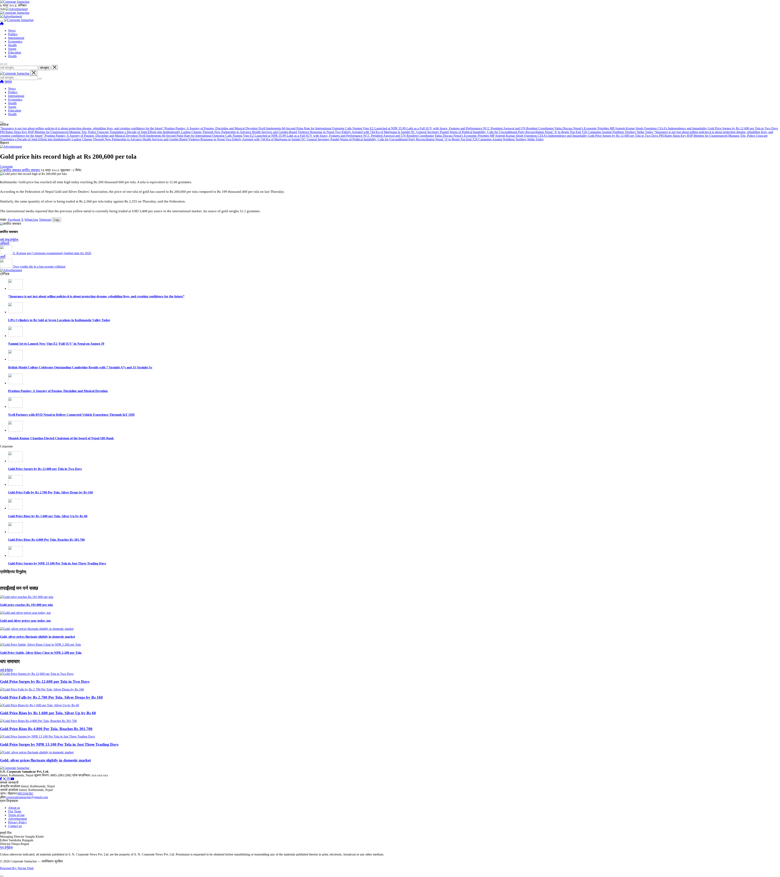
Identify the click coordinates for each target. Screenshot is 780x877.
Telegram (45, 219)
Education (14, 52)
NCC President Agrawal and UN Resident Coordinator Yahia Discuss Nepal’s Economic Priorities (546, 128)
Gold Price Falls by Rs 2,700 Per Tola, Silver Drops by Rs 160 (50, 492)
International (16, 38)
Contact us (15, 826)
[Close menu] (33, 73)
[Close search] (54, 67)
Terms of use (16, 815)
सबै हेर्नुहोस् (6, 670)
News (12, 30)
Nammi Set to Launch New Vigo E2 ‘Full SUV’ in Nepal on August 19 (56, 343)
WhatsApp (31, 219)
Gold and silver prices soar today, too (25, 620)
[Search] (40, 78)
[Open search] (1, 64)
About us (14, 807)
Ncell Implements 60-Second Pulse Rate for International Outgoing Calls (305, 128)
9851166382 (25, 793)
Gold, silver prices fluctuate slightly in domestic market (37, 636)
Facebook (14, 219)
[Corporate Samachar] (19, 20)
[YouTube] (12, 779)
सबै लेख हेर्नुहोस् (9, 239)
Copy (56, 219)
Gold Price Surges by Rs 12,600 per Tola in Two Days (743, 128)
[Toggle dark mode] (5, 64)
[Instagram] (9, 779)
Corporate (6, 166)
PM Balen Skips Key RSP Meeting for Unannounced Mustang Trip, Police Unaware (54, 132)
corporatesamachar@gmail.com (27, 797)
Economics (15, 41)
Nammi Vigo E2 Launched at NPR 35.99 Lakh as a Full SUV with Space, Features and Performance (417, 128)
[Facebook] (1, 779)
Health (12, 45)
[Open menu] (1, 21)
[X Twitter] (5, 779)
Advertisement (17, 818)
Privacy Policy (17, 822)
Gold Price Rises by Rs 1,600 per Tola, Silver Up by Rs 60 (47, 516)
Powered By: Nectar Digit (17, 868)
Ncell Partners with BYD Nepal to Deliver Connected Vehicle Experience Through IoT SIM (71, 414)
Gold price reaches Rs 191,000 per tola (26, 605)
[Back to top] (1, 876)
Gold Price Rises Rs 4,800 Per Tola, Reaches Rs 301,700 (46, 539)
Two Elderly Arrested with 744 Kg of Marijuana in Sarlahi (373, 132)
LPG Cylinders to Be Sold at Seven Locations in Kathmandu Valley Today (59, 320)
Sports (12, 49)
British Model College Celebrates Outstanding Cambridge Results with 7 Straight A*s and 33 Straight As (80, 367)
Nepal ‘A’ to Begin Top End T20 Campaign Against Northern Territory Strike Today (599, 132)
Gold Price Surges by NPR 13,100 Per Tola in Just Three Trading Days (57, 563)
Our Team (14, 811)
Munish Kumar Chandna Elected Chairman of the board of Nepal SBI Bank (61, 438)
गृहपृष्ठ (8, 81)
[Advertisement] (17, 9)
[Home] (2, 23)
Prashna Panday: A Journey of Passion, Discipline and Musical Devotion (211, 128)
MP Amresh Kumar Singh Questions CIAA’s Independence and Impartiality (659, 128)
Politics (12, 34)
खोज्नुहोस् (44, 67)
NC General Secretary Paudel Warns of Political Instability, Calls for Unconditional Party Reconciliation (478, 132)
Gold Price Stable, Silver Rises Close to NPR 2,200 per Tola (40, 652)
